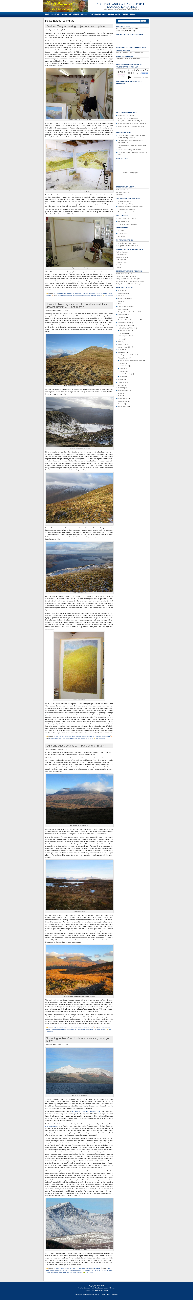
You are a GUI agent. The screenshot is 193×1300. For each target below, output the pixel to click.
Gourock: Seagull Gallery (125, 204)
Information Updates (124, 325)
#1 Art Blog (121, 290)
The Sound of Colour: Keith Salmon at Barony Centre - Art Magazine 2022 (131, 137)
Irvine (66, 1268)
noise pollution (54, 1272)
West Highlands (121, 260)
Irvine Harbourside (96, 1270)
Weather (122, 376)
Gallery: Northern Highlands (128, 355)
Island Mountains (121, 265)
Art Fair (120, 296)
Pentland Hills (124, 333)
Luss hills (80, 738)
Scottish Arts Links (123, 221)
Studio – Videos (122, 398)
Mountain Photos (80, 736)
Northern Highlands (122, 252)
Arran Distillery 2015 (122, 189)
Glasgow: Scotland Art (124, 201)
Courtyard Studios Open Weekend (128, 312)
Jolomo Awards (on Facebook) (127, 219)
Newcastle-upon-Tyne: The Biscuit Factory (130, 206)
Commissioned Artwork (60, 293)
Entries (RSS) (89, 1290)
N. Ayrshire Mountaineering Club (128, 246)
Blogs (64, 14)
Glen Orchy (58, 1029)
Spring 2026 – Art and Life (126, 115)
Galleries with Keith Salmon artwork (128, 320)
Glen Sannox (77, 1270)
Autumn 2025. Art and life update (128, 118)
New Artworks (122, 352)
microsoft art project (90, 295)
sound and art (62, 1272)
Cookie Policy (105, 1294)
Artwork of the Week (124, 298)
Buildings (122, 363)
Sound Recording (96, 736)
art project (52, 738)
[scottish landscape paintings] (65, 11)
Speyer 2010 (120, 195)
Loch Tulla (93, 1029)
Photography (77, 1268)
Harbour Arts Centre (59, 1268)
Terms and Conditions (82, 1294)
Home (47, 14)
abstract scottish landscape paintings (131, 360)
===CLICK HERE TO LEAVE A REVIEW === (129, 52)
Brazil (119, 304)
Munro (98, 1029)
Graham (64, 1029)
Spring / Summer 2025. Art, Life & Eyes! (130, 121)
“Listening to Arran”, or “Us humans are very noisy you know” (78, 1039)
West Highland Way (125, 336)
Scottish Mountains (125, 374)
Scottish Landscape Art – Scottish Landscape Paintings (122, 5)
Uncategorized (122, 401)
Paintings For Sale (98, 14)
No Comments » (100, 738)
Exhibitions (121, 317)
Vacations (121, 404)
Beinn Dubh (58, 738)
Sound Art (104, 293)
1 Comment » (89, 1272)
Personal (71, 1268)
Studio (120, 396)
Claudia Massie (122, 233)
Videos (125, 14)
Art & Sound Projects (78, 14)
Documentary (78, 293)
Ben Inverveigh (103, 1027)
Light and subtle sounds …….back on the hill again (76, 745)
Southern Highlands (122, 257)
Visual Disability (105, 736)
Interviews (121, 339)
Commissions (70, 293)
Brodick (52, 1270)
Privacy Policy (94, 1294)
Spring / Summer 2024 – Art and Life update (131, 126)
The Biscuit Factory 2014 (123, 192)
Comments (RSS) (102, 1290)
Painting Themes (123, 358)
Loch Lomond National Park (69, 738)
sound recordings (77, 1272)
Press (132, 14)
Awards (120, 301)
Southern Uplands (121, 262)
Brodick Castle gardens (61, 1270)
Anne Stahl (121, 231)
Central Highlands (121, 254)
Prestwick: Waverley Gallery (126, 209)
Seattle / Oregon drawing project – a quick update (75, 26)
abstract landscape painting (65, 295)
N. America (99, 293)
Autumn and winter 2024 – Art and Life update (132, 123)
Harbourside (123, 371)
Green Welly (70, 1029)
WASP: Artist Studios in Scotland (127, 224)
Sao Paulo (121, 385)
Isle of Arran (105, 1270)
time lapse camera (51, 1126)
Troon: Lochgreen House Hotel (127, 212)
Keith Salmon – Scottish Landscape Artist (86, 1111)
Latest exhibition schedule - (128, 59)
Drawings (122, 368)
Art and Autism (122, 293)
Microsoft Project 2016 (89, 293)
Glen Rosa (71, 1270)
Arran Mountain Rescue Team (127, 243)
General (118, 267)
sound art (99, 295)
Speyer (120, 393)
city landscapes (124, 366)
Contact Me (114, 1294)
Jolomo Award (114, 14)
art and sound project (79, 295)
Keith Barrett (121, 236)
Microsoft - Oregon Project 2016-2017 (129, 150)
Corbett (53, 1029)
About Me (55, 14)
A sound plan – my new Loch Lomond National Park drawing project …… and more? (76, 305)
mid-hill (85, 738)
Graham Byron (86, 1270)
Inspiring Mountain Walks (68, 736)
